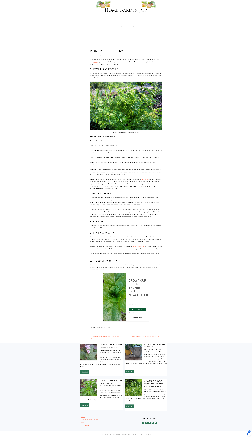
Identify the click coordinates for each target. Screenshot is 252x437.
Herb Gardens (99, 327)
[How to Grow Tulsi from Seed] (88, 388)
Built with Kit (137, 317)
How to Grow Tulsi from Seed (111, 380)
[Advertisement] (126, 38)
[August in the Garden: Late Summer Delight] (133, 352)
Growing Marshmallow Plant (111, 344)
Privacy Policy (85, 425)
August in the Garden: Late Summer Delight (154, 345)
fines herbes (145, 179)
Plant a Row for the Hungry (89, 419)
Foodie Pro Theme (144, 434)
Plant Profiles (107, 327)
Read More (85, 372)
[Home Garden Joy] (126, 18)
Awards (83, 422)
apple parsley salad (138, 246)
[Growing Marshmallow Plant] (88, 352)
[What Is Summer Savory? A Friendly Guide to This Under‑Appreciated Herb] (133, 388)
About (83, 417)
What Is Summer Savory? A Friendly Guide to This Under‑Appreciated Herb (154, 381)
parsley (95, 62)
